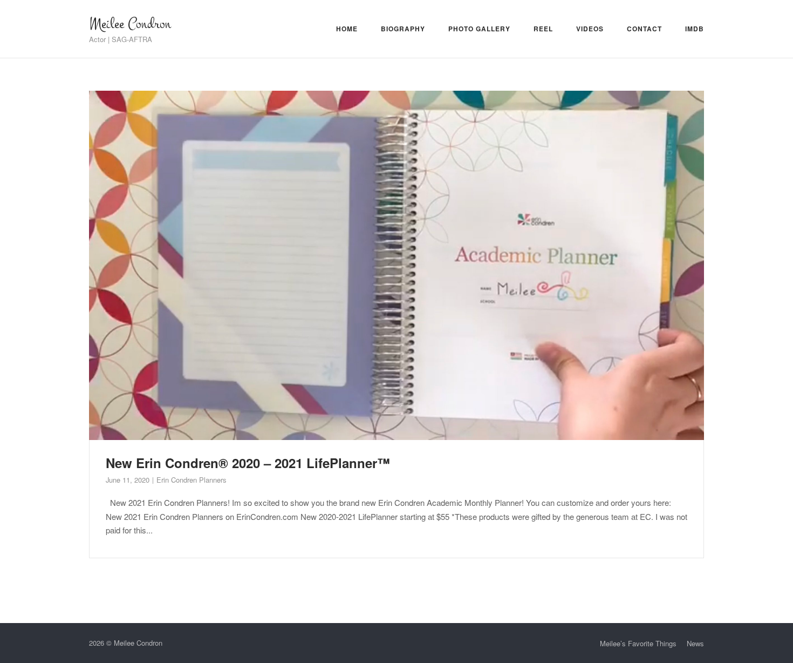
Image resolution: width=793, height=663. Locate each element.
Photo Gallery (479, 28)
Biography (403, 28)
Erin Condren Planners (191, 480)
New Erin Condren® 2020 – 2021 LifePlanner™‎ (248, 463)
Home (347, 28)
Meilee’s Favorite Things (638, 643)
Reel (543, 28)
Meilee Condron (130, 23)
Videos (590, 28)
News (695, 643)
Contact (644, 28)
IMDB (694, 28)
